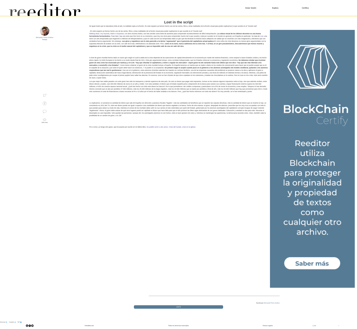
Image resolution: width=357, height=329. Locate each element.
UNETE (178, 307)
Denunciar (2, 322)
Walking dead (94, 34)
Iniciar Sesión (250, 8)
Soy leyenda (104, 34)
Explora (275, 8)
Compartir (11, 322)
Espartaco (120, 34)
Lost (261, 36)
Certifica (305, 8)
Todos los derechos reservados (178, 325)
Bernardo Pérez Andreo (272, 303)
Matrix (112, 34)
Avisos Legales (268, 325)
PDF (19, 322)
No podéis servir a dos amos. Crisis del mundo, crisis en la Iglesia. (171, 127)
